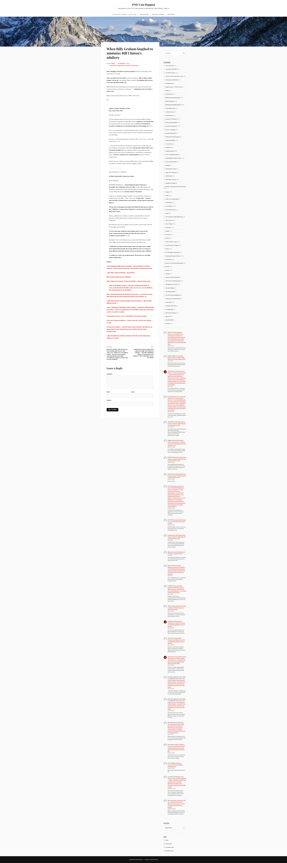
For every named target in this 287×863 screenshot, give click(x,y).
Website (109, 400)
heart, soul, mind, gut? (171, 172)
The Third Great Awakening (172, 295)
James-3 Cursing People (171, 199)
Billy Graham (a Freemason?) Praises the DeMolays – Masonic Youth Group (128, 281)
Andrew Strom (169, 94)
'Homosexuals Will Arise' (171, 80)
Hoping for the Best (170, 183)
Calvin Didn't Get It (170, 108)
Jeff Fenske (111, 63)
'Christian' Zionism (170, 72)
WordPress (139, 859)
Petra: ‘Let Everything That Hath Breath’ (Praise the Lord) (175, 764)
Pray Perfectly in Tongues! (172, 245)
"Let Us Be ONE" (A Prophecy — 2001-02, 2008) (124, 14)
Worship (167, 323)
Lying (132, 65)
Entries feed (168, 843)
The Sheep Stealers (170, 291)
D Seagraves (171, 535)
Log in (167, 840)
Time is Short (168, 302)
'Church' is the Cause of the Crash (174, 76)
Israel (166, 195)
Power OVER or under (171, 241)
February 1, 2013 (125, 63)
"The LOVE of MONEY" (171, 69)
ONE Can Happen (143, 4)
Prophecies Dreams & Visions (173, 256)
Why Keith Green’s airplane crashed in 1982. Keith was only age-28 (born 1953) (176, 357)
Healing (167, 165)
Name (108, 392)
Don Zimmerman (172, 396)
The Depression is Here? (171, 284)
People (136, 65)
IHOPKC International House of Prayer (175, 186)
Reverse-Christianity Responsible (174, 263)
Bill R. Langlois (171, 552)
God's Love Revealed (170, 161)
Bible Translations (170, 101)
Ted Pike (167, 273)
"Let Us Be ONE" (169, 65)
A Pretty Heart (169, 83)
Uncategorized (169, 309)
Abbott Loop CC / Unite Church (173, 87)
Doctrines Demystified (171, 122)
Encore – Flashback (170, 129)
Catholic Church (169, 112)
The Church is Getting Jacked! (173, 281)
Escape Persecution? (170, 133)
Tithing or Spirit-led (170, 305)
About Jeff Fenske (144, 14)
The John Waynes (170, 288)
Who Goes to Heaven (170, 313)
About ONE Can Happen (158, 14)
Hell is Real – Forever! (171, 179)
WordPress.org (169, 850)
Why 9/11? (168, 316)
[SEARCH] (184, 53)
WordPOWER (169, 320)
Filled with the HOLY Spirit (172, 136)
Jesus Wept (168, 202)
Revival (167, 266)
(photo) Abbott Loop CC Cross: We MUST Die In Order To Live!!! (177, 521)
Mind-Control (169, 220)
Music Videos (168, 224)
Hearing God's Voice (170, 168)
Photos (167, 238)
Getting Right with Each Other (173, 158)
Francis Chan (168, 144)
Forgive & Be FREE (170, 140)
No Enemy (168, 227)
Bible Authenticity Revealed (172, 97)
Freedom (167, 147)
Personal (167, 234)
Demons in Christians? (171, 119)
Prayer (167, 248)
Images (167, 192)
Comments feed (169, 847)
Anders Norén (154, 859)
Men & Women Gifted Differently (174, 216)
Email (133, 392)
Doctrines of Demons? (171, 126)
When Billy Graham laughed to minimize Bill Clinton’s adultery (130, 53)
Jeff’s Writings (171, 14)
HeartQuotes (168, 176)
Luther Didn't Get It (170, 209)
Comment (110, 374)
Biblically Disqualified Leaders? (120, 65)
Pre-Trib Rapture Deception (172, 252)
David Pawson (169, 115)
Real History (168, 259)
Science (167, 270)
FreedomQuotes (169, 151)
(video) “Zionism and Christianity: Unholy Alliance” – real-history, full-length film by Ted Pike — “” (130, 309)
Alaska (167, 90)
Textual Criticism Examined (172, 277)
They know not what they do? (172, 298)
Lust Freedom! (169, 206)
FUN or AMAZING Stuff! (171, 154)
